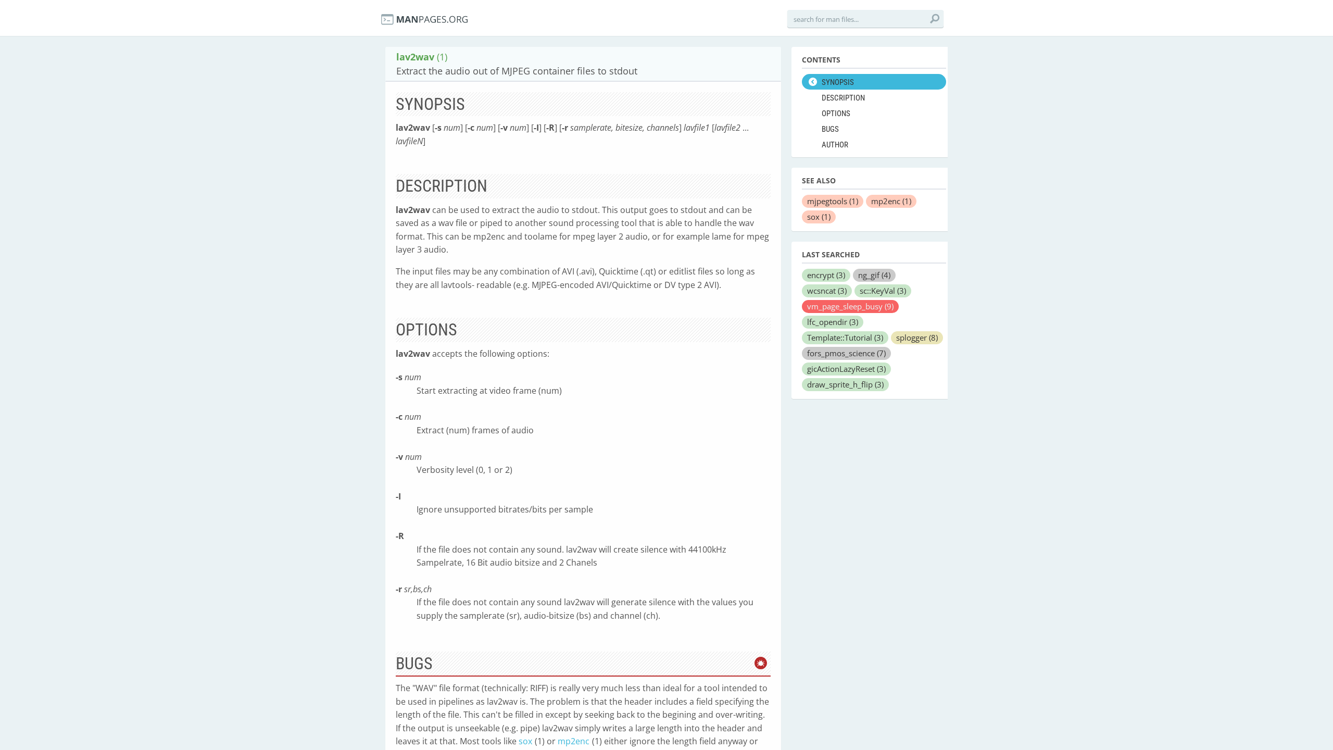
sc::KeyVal (883, 290)
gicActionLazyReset (846, 369)
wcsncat (827, 290)
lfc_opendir (832, 322)
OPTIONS (836, 113)
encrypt (826, 275)
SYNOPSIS (838, 82)
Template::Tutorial (845, 337)
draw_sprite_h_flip (845, 384)
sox (525, 741)
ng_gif (874, 275)
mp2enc (573, 741)
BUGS (830, 129)
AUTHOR (835, 144)
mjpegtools (832, 201)
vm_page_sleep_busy (850, 306)
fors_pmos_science (846, 353)
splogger (917, 337)
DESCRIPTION (843, 98)
